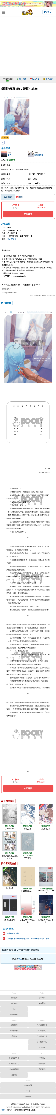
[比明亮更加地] (9, 905)
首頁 (3, 1110)
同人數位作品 (42, 1042)
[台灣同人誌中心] (27, 12)
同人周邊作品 (42, 1036)
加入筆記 (49, 79)
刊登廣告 (42, 1058)
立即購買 (28, 214)
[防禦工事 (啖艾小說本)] (46, 905)
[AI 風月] (28, 968)
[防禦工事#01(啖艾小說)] (28, 905)
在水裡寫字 (11, 239)
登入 (49, 12)
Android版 (28, 1085)
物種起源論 (38, 155)
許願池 (14, 1036)
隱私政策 (42, 998)
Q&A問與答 (14, 1069)
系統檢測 (14, 1075)
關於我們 (14, 998)
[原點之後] (28, 814)
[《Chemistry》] (9, 814)
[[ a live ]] (9, 876)
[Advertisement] (28, 45)
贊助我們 (42, 1069)
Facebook (14, 1015)
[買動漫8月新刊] (28, 4)
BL (3, 142)
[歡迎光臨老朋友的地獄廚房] (9, 841)
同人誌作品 (42, 1031)
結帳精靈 (28, 1097)
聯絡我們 (14, 1025)
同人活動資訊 (42, 1025)
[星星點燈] (28, 841)
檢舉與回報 (14, 1031)
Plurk (14, 1009)
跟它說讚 (22, 79)
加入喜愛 (35, 79)
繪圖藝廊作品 (14, 1058)
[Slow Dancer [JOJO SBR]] (46, 876)
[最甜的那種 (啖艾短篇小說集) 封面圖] (16, 114)
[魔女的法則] (46, 814)
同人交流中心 (14, 1064)
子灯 (9, 155)
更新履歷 (14, 1003)
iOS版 (28, 1091)
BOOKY (42, 1048)
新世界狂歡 (11, 160)
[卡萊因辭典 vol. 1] (28, 876)
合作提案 (42, 1064)
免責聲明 (42, 1003)
